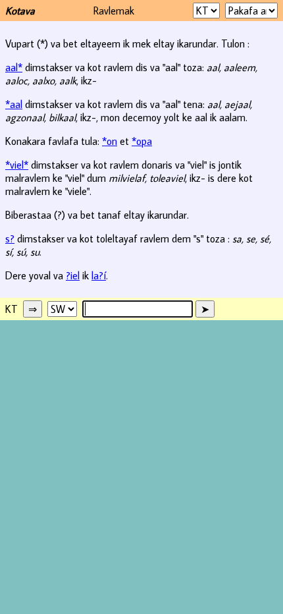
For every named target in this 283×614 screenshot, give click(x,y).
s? (9, 238)
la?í (98, 275)
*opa (142, 141)
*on (109, 141)
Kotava (20, 10)
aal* (13, 67)
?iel (73, 275)
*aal (13, 104)
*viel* (16, 164)
